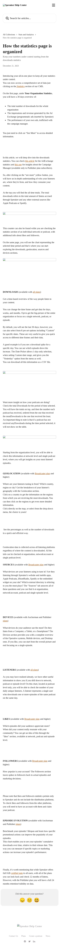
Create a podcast (35, 936)
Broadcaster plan (42, 473)
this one (18, 164)
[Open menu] (53, 5)
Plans (23, 936)
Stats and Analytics (26, 35)
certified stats (17, 873)
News (48, 936)
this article (29, 161)
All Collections (9, 35)
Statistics (20, 86)
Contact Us (13, 936)
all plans (36, 292)
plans (5, 621)
